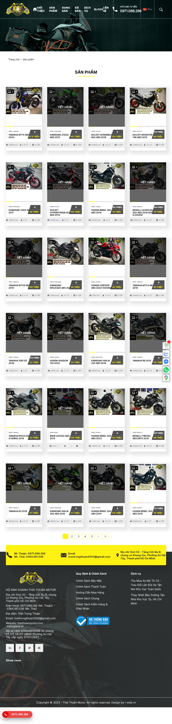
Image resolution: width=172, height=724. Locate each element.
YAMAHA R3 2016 (18, 511)
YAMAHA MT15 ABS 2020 (19, 135)
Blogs (98, 9)
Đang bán (66, 9)
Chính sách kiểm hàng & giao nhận (92, 606)
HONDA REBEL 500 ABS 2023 (101, 437)
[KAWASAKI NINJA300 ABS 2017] (65, 250)
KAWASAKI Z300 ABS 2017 (20, 211)
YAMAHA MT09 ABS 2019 (19, 286)
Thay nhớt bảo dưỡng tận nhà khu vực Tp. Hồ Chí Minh (148, 599)
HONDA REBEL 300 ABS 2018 (101, 211)
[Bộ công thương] (93, 620)
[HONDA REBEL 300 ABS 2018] (107, 175)
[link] (166, 345)
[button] (166, 378)
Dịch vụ (87, 9)
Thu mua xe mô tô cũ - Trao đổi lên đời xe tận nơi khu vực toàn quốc (146, 585)
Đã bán (78, 9)
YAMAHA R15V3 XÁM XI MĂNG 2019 (20, 437)
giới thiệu (41, 9)
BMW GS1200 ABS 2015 (59, 437)
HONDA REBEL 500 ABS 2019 (101, 512)
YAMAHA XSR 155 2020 (18, 361)
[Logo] (18, 9)
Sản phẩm (53, 9)
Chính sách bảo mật (89, 580)
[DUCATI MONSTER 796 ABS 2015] (148, 100)
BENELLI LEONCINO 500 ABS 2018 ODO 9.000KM (143, 212)
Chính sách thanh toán (91, 586)
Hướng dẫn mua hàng (90, 592)
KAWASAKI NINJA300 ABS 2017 (61, 286)
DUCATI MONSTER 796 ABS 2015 (142, 135)
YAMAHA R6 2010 (142, 360)
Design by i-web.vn (123, 702)
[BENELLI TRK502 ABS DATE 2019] (148, 401)
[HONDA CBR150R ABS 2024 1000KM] (107, 250)
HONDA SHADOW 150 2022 (59, 361)
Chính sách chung (87, 598)
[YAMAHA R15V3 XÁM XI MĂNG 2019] (24, 401)
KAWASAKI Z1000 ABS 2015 (59, 135)
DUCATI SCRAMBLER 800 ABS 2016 (102, 135)
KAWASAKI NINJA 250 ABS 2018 (100, 361)
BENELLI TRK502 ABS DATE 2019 (141, 437)
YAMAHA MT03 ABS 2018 (143, 286)
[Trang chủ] (35, 9)
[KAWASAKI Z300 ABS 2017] (24, 175)
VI (148, 9)
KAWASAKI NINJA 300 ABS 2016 (59, 512)
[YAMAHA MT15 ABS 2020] (24, 100)
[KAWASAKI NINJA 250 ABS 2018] (107, 325)
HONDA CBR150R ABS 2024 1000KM (101, 286)
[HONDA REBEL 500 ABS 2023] (107, 401)
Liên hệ (106, 9)
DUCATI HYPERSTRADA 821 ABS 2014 (60, 212)
